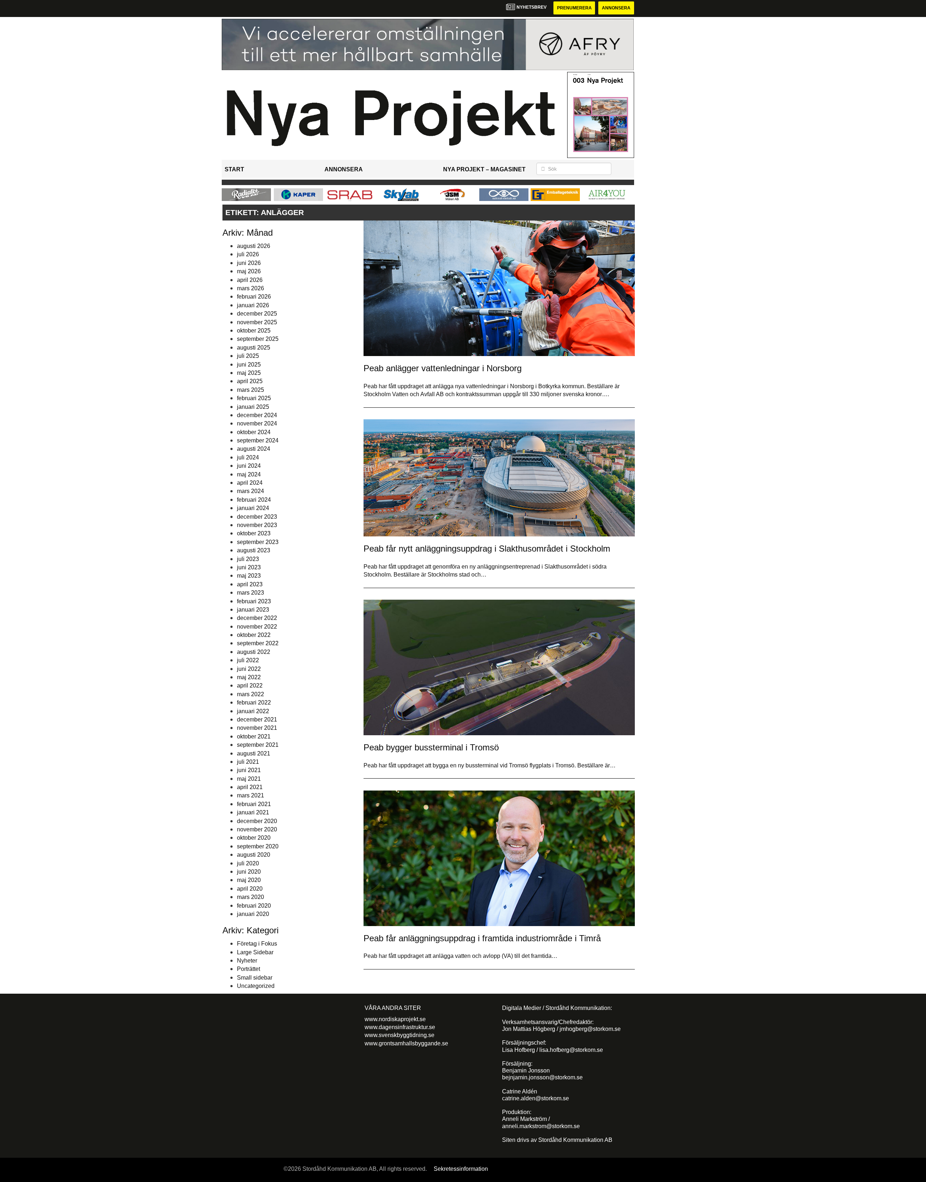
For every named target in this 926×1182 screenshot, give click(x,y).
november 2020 (257, 829)
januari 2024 (253, 508)
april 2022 (250, 685)
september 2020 (258, 846)
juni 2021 (249, 770)
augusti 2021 (253, 753)
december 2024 (257, 415)
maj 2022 (249, 677)
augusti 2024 (253, 449)
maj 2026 (249, 271)
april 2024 (250, 483)
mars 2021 (250, 795)
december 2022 (257, 618)
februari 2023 (254, 601)
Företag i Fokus (257, 944)
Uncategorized (256, 986)
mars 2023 (250, 593)
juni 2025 (249, 364)
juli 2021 (248, 762)
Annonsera (616, 7)
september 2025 (258, 339)
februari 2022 (254, 702)
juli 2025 (248, 356)
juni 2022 (249, 669)
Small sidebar (254, 978)
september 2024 (258, 440)
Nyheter (247, 961)
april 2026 (250, 280)
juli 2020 (248, 863)
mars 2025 (250, 390)
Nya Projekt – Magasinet (484, 169)
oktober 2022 (254, 635)
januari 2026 (253, 305)
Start (234, 169)
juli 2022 (248, 660)
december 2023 (257, 517)
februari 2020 (254, 906)
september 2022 (258, 643)
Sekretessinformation (461, 1169)
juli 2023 (248, 559)
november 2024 (257, 423)
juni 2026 (249, 263)
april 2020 (250, 889)
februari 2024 (254, 500)
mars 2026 (250, 288)
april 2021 (250, 787)
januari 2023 (253, 610)
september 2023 (258, 542)
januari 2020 (253, 914)
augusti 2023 (253, 550)
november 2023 (257, 525)
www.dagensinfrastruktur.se (400, 1027)
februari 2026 (254, 297)
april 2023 (250, 584)
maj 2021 (249, 779)
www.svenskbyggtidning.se (399, 1035)
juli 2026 (248, 254)
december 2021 (257, 719)
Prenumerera (574, 7)
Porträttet (248, 969)
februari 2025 (254, 398)
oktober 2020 (254, 838)
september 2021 (258, 745)
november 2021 (257, 728)
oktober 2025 (254, 330)
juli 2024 (248, 457)
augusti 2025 (253, 347)
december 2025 (257, 314)
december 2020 (257, 821)
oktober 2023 (254, 533)
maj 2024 (249, 474)
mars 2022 (250, 694)
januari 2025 (253, 407)
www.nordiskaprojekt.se (395, 1019)
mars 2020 (250, 897)
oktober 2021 (254, 736)
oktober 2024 (254, 432)
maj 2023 (249, 576)
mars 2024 (250, 491)
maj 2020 (249, 880)
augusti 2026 (253, 246)
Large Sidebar (255, 952)
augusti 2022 (253, 652)
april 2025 (250, 381)
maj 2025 (249, 373)
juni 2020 (249, 872)
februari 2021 (254, 804)
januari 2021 (253, 812)
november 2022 (257, 627)
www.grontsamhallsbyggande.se (406, 1043)
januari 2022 (253, 711)
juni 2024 (249, 466)
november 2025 (257, 322)
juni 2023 (249, 567)
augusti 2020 (253, 855)
